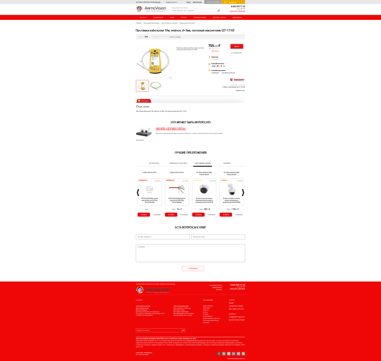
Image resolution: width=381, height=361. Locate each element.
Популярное (170, 180)
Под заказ (158, 180)
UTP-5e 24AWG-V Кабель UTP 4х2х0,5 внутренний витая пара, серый (232, 200)
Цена (146, 209)
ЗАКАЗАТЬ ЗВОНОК (237, 11)
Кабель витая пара (149, 172)
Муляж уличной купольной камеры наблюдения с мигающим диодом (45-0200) (204, 200)
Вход (188, 2)
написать (219, 289)
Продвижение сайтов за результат (236, 358)
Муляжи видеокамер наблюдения (177, 173)
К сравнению (237, 53)
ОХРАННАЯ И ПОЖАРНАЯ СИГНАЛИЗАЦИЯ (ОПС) (150, 313)
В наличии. (185, 180)
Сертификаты (208, 316)
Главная (138, 23)
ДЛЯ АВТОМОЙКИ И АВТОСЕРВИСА (183, 313)
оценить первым (175, 37)
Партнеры (206, 308)
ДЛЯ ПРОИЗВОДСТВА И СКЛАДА (182, 315)
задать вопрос (217, 287)
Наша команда (208, 306)
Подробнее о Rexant (237, 85)
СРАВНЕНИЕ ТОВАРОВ (236, 317)
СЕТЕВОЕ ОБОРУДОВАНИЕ (144, 315)
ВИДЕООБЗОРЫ (237, 17)
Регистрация (197, 2)
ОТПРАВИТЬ (193, 268)
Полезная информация (211, 320)
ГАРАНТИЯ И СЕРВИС (199, 17)
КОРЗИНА (232, 314)
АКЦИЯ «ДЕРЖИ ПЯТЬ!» (171, 128)
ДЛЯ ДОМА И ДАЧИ (178, 310)
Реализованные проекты (211, 318)
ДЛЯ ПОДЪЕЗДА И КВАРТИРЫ (182, 308)
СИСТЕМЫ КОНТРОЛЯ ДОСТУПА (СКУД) (147, 312)
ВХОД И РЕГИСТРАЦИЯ (237, 320)
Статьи (205, 312)
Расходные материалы (151, 23)
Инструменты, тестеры (170, 23)
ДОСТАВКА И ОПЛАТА (219, 17)
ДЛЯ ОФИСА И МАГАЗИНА (180, 312)
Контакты (206, 322)
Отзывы (205, 314)
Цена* (213, 48)
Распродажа (143, 180)
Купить (236, 46)
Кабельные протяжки (187, 23)
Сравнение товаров (213, 2)
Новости (206, 310)
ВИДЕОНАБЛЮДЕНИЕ (142, 308)
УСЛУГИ (231, 300)
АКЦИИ (172, 17)
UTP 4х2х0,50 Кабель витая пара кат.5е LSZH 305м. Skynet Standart (149, 200)
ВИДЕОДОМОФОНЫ (142, 310)
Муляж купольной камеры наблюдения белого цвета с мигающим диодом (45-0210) (177, 200)
